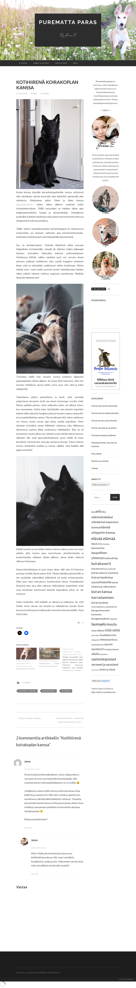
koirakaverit (49, 691)
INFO (105, 110)
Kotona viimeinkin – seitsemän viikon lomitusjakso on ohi (24, 663)
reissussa (105, 639)
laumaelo (66, 691)
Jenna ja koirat (41, 63)
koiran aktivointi (110, 569)
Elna (104, 511)
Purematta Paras (68, 22)
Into (100, 543)
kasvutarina (97, 547)
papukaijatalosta (24, 204)
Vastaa (28, 828)
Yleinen (94, 468)
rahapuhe (95, 640)
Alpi (93, 512)
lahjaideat (113, 619)
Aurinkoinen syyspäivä (48, 661)
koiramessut (97, 568)
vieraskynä (95, 670)
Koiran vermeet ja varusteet (103, 428)
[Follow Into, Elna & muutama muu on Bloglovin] (100, 681)
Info (75, 63)
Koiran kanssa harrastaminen (104, 405)
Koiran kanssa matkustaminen (105, 413)
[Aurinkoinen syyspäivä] (49, 653)
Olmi (114, 635)
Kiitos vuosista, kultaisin (28, 718)
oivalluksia (105, 635)
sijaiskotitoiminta (97, 645)
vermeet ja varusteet (104, 664)
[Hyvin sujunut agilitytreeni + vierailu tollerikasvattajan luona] (74, 660)
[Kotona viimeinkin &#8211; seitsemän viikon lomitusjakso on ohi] (26, 653)
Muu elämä (96, 453)
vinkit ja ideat (107, 669)
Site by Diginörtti (126, 979)
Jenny (27, 761)
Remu (114, 639)
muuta (112, 624)
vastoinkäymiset (103, 659)
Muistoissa (61, 63)
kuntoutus (96, 614)
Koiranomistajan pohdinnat (103, 435)
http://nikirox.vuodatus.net (103, 692)
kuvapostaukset (100, 618)
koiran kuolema (99, 602)
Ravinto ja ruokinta (100, 461)
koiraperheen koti (100, 610)
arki (98, 511)
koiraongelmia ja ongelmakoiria (104, 607)
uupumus (104, 654)
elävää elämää (103, 538)
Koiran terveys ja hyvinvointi (104, 420)
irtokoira (106, 544)
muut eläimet (97, 630)
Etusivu (23, 63)
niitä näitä (112, 630)
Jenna (34, 93)
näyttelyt (95, 635)
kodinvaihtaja (111, 558)
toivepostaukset (111, 649)
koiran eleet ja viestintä (104, 572)
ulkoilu (95, 653)
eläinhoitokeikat (28, 691)
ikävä (94, 543)
